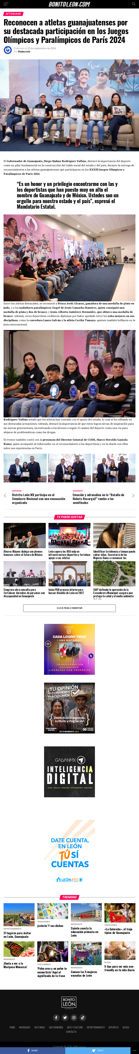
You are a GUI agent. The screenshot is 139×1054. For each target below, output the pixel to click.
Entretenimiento (96, 1027)
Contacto (71, 1031)
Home (12, 1027)
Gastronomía (56, 1027)
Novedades (24, 1027)
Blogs (126, 1027)
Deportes (114, 1027)
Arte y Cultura (75, 1027)
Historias (39, 1027)
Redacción (24, 51)
